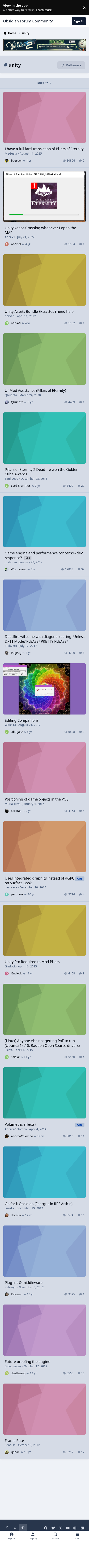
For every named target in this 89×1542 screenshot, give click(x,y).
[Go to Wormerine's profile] (7, 569)
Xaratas (16, 811)
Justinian (11, 562)
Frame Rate (14, 1440)
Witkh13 (10, 725)
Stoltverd (11, 646)
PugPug (16, 653)
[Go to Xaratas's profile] (7, 811)
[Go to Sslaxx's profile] (7, 1057)
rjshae (15, 1452)
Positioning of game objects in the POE (37, 799)
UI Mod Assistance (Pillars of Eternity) (35, 390)
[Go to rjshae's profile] (7, 1452)
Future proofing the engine (27, 1361)
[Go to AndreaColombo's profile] (7, 1136)
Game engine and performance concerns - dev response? (44, 555)
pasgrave (11, 887)
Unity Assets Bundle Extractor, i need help (39, 311)
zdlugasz (17, 732)
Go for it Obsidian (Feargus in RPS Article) (38, 1203)
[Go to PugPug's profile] (7, 653)
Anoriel (10, 237)
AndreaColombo (16, 1129)
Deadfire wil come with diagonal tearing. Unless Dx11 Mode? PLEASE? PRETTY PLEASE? (44, 639)
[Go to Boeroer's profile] (7, 161)
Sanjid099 (11, 479)
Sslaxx (9, 1050)
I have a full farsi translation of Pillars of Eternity (44, 149)
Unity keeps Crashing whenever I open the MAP (40, 230)
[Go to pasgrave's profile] (7, 894)
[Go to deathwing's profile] (7, 1373)
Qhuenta (11, 395)
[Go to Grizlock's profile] (7, 973)
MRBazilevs (12, 804)
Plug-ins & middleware (24, 1282)
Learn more (8, 7)
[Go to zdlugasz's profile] (7, 732)
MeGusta (11, 153)
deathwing (18, 1373)
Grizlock (10, 966)
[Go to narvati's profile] (7, 323)
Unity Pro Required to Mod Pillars (32, 961)
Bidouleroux (13, 1366)
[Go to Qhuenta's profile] (7, 402)
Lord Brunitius (21, 486)
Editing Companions (21, 720)
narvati (9, 316)
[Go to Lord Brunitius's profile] (7, 486)
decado (16, 1215)
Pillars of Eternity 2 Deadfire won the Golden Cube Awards (41, 471)
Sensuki (10, 1445)
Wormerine (18, 569)
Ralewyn (10, 1287)
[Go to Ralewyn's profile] (7, 1294)
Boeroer (16, 160)
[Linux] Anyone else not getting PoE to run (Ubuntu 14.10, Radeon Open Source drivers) (42, 1043)
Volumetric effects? (20, 1124)
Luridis (9, 1208)
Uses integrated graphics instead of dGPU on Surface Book (40, 880)
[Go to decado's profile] (7, 1215)
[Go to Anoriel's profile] (7, 244)
